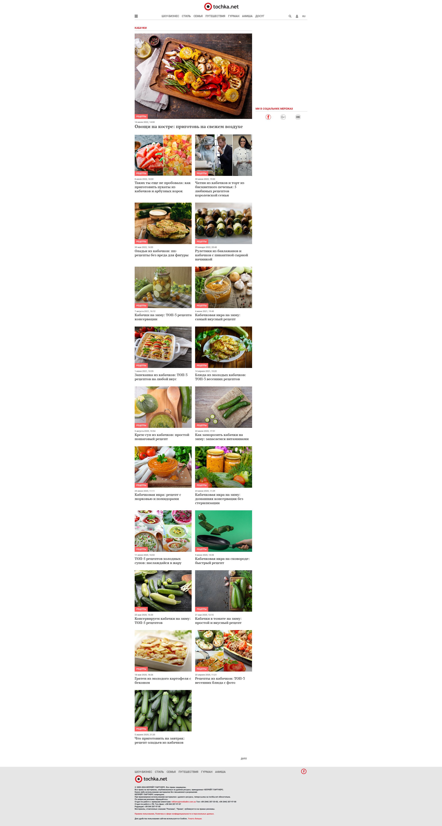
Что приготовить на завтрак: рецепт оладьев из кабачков (160, 740)
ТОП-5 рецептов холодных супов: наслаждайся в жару (158, 560)
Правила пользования (144, 814)
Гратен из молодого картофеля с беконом (163, 680)
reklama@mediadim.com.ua (183, 802)
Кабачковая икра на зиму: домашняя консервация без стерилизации (219, 498)
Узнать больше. (195, 819)
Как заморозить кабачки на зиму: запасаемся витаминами (222, 436)
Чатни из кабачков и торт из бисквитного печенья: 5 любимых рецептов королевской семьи (219, 188)
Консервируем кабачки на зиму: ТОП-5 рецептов (163, 620)
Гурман (233, 16)
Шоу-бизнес (170, 16)
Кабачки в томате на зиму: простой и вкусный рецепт (218, 620)
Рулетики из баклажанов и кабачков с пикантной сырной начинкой (221, 255)
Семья (198, 16)
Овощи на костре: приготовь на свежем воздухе (189, 126)
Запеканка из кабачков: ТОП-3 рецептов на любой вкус (161, 376)
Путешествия (215, 16)
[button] (297, 16)
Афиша (247, 16)
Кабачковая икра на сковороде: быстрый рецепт (222, 560)
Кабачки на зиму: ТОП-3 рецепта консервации (163, 317)
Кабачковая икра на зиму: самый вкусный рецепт (217, 317)
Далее (244, 758)
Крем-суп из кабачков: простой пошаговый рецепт (162, 436)
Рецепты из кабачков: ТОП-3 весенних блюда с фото (220, 680)
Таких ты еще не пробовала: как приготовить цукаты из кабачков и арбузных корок (163, 186)
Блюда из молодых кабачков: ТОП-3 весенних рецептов (220, 376)
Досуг (259, 16)
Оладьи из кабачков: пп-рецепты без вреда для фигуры (162, 253)
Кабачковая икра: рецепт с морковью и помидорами (158, 496)
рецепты (141, 116)
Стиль (186, 16)
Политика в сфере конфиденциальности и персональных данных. (184, 814)
